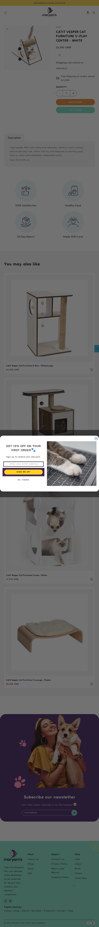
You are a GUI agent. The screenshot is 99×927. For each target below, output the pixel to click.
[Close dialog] (96, 438)
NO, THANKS (23, 480)
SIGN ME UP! (23, 472)
